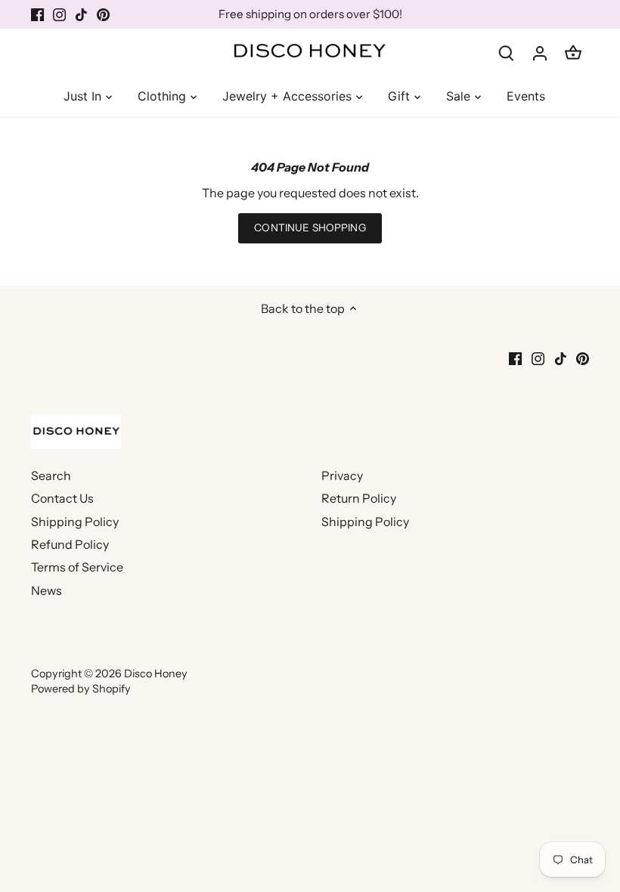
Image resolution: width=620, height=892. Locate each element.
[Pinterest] (533, 817)
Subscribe (546, 768)
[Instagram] (488, 817)
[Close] (600, 606)
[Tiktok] (510, 817)
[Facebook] (466, 817)
